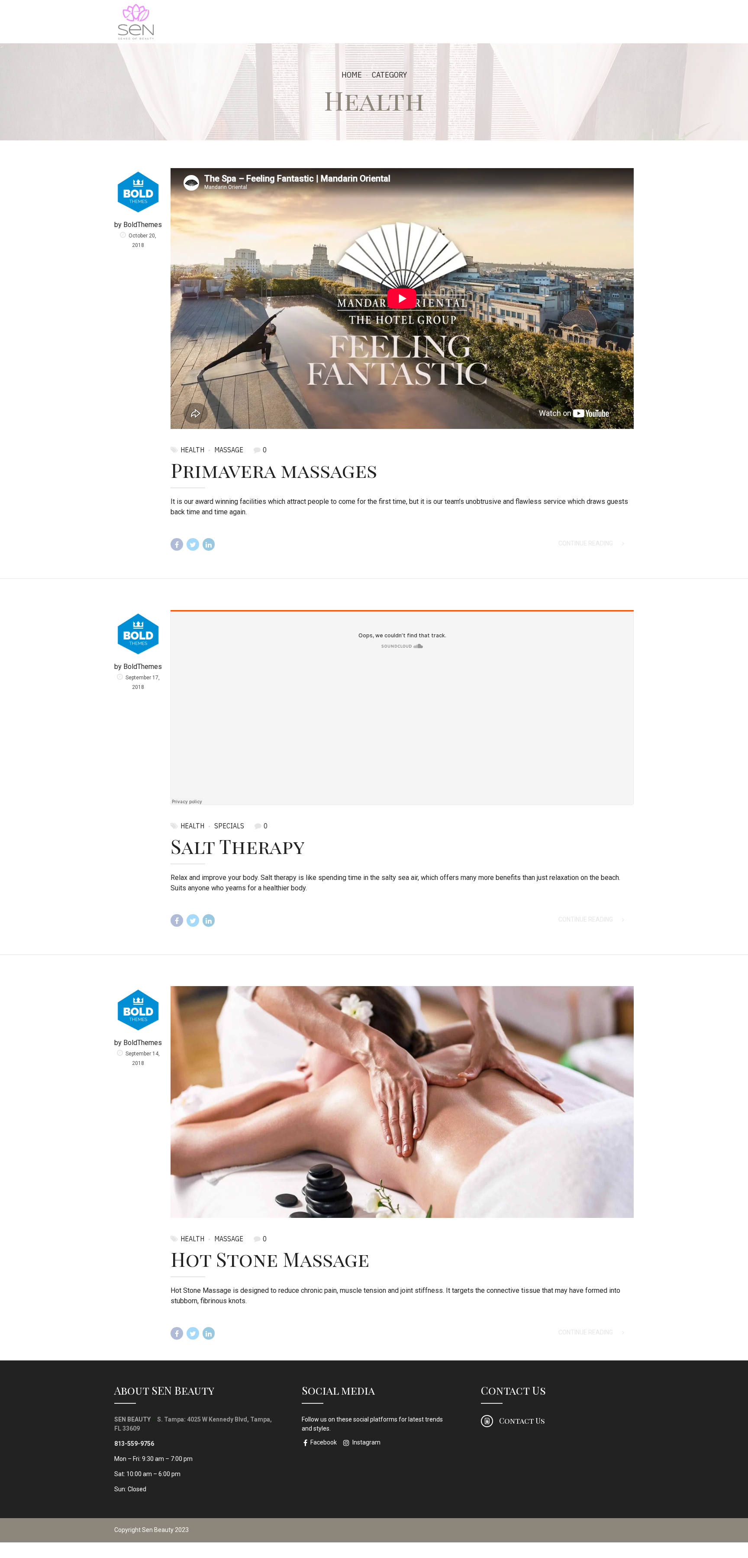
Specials (229, 825)
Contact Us (513, 1390)
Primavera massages (274, 470)
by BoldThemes (138, 225)
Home (352, 75)
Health (192, 449)
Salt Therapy (238, 846)
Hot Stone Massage (270, 1259)
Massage (228, 449)
